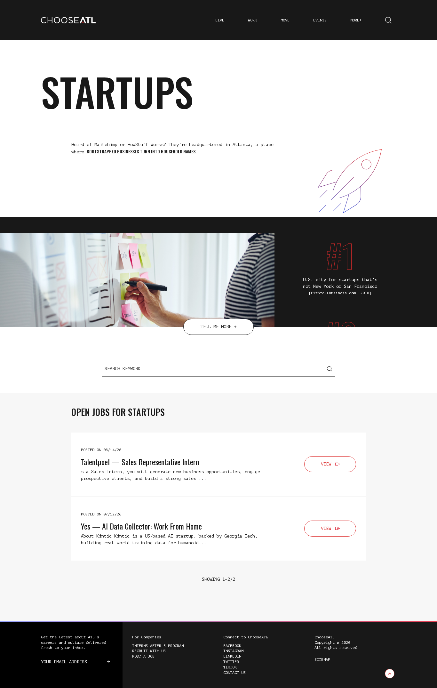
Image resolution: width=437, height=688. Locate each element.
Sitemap (322, 659)
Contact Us (234, 672)
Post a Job (143, 656)
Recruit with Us (149, 651)
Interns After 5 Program (158, 645)
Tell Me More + (218, 326)
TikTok (230, 667)
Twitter (231, 662)
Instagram (233, 651)
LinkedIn (232, 656)
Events (320, 20)
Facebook (232, 645)
